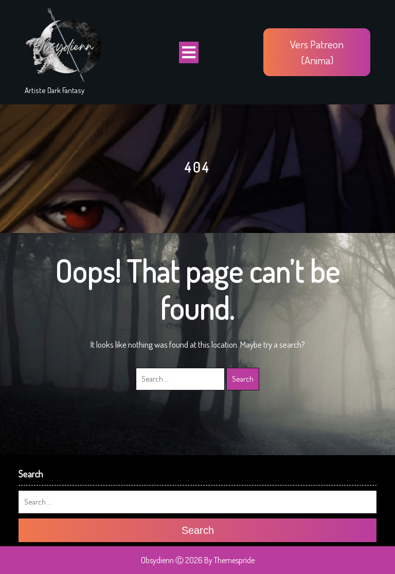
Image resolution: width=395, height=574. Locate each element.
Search (243, 379)
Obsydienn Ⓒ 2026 (172, 560)
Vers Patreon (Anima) (317, 52)
